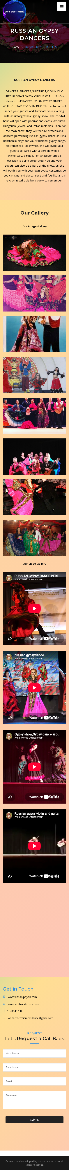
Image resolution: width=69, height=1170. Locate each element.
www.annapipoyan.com (22, 997)
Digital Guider (46, 1161)
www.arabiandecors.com (23, 1004)
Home (16, 47)
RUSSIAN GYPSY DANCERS (40, 47)
